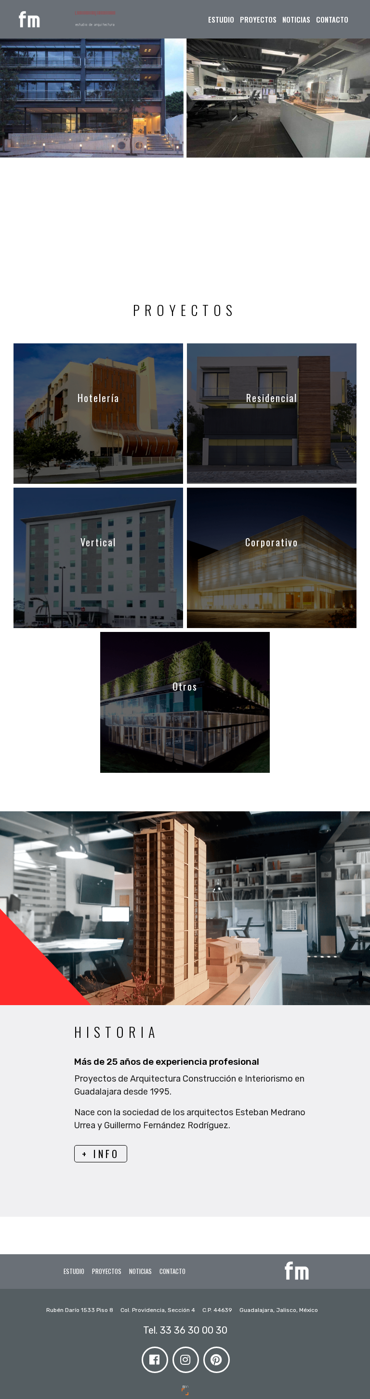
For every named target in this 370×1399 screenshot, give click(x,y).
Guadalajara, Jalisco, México (278, 1310)
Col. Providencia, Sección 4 (158, 1310)
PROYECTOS (258, 19)
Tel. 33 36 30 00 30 (185, 1330)
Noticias (140, 1271)
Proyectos (106, 1271)
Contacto (332, 19)
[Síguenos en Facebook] (154, 1357)
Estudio (74, 1271)
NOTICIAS (296, 19)
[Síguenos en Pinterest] (216, 1357)
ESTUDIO (221, 19)
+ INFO (100, 1154)
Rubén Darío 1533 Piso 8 (80, 1310)
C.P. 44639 (218, 1310)
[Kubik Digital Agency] (185, 1390)
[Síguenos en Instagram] (185, 1357)
